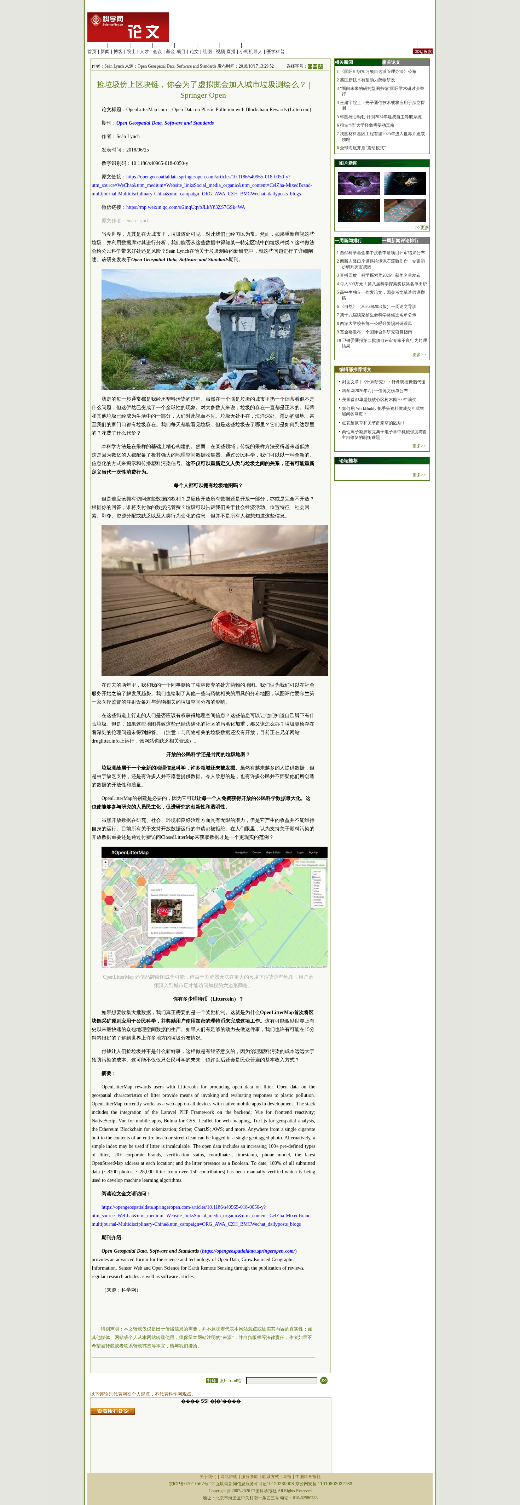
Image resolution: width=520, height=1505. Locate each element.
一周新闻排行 (348, 240)
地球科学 (208, 45)
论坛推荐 (348, 460)
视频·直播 (226, 51)
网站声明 (228, 1476)
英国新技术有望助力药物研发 (367, 80)
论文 (194, 51)
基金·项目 (176, 51)
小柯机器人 (250, 51)
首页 (92, 51)
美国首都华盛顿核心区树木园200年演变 (379, 399)
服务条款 (249, 1476)
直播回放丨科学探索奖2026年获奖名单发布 (380, 275)
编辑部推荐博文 (355, 369)
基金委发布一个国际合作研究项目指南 (376, 332)
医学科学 (119, 45)
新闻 (105, 51)
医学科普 (275, 51)
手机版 (426, 45)
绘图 (207, 51)
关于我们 (208, 1476)
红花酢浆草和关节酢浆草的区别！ (374, 422)
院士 (131, 51)
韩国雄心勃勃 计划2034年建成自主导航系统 (381, 116)
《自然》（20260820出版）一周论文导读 (378, 306)
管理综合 (252, 45)
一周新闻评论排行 (400, 240)
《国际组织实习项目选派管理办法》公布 (378, 71)
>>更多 (422, 227)
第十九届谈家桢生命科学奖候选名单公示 (378, 315)
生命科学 (96, 45)
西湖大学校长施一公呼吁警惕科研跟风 (376, 323)
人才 (144, 51)
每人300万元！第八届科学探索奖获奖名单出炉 (383, 283)
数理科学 (230, 45)
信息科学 (186, 45)
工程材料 (163, 45)
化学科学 (141, 45)
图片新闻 (348, 163)
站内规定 (406, 45)
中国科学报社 (308, 1476)
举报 (287, 1476)
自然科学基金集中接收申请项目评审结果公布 (382, 252)
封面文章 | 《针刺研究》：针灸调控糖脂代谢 (384, 381)
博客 (118, 51)
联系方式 (270, 1476)
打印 (212, 1380)
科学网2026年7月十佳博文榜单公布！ (377, 390)
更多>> (419, 354)
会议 (157, 51)
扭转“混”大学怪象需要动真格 (367, 125)
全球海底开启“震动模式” (363, 147)
